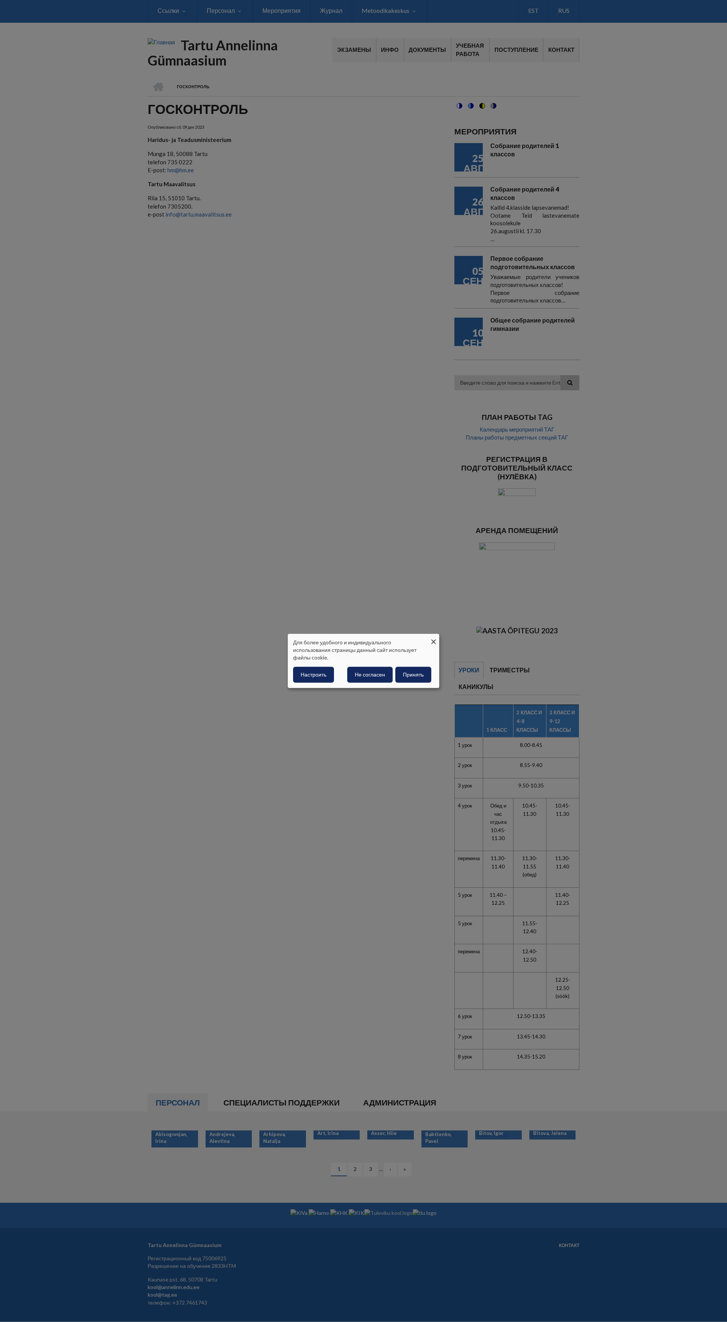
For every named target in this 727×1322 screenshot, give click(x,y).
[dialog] (363, 661)
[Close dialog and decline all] (433, 638)
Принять (413, 675)
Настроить (313, 675)
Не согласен (370, 675)
